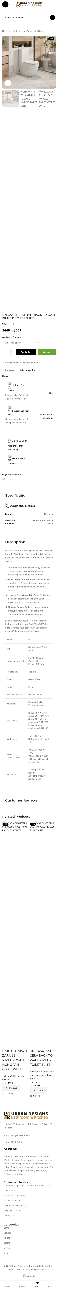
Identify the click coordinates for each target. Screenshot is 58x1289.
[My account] (54, 4)
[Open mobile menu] (5, 4)
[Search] (52, 17)
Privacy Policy (10, 1190)
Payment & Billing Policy (15, 1205)
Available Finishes (11, 337)
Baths (6, 1228)
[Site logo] (29, 4)
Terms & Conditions (13, 1200)
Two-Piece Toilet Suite (32, 31)
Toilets (14, 31)
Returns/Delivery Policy (14, 1195)
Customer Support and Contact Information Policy (27, 1185)
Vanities (7, 1233)
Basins (7, 1243)
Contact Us (9, 1216)
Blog (6, 1253)
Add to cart (26, 352)
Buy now (47, 352)
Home (5, 31)
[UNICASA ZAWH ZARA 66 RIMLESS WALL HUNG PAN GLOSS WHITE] (15, 931)
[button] (11, 1088)
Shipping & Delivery (13, 1211)
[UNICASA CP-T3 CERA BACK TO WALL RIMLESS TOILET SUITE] (43, 931)
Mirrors (7, 1248)
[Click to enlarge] (7, 83)
